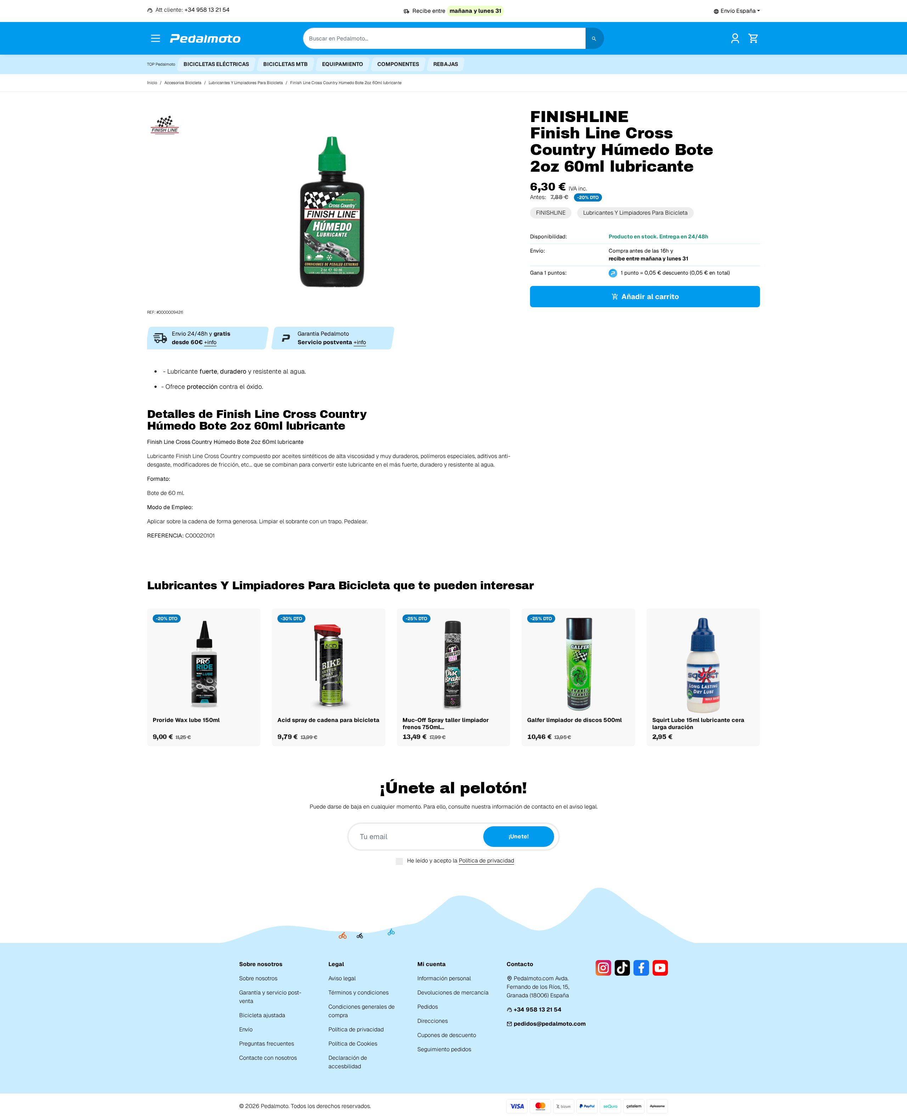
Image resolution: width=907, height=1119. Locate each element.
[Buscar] (595, 38)
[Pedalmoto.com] (205, 38)
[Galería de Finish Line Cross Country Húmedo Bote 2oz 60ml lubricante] (333, 211)
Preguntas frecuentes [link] (266, 1043)
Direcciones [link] (432, 1021)
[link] (735, 38)
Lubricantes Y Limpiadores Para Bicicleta (635, 212)
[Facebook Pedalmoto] (641, 968)
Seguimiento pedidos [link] (444, 1049)
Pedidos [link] (427, 1006)
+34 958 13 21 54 (538, 1009)
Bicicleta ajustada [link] (262, 1015)
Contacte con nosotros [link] (268, 1058)
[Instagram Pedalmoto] (603, 968)
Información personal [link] (444, 978)
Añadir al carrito (650, 296)
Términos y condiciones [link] (358, 992)
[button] (737, 11)
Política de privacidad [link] (356, 1029)
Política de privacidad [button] (486, 860)
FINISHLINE (550, 212)
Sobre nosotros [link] (258, 978)
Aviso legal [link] (342, 978)
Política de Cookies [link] (352, 1043)
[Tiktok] (622, 968)
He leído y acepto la (460, 860)
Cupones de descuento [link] (446, 1035)
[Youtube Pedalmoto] (660, 968)
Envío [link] (246, 1029)
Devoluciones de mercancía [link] (453, 992)
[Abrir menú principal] (155, 38)
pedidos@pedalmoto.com (550, 1023)
